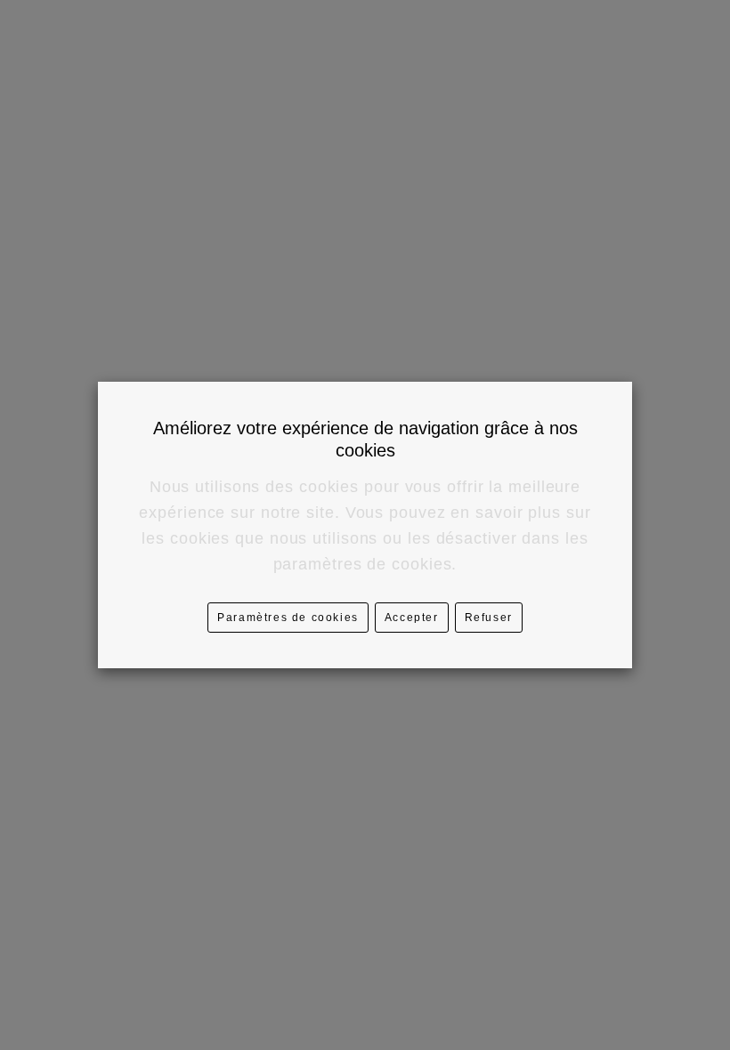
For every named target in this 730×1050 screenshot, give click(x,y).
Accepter (412, 617)
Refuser (489, 617)
